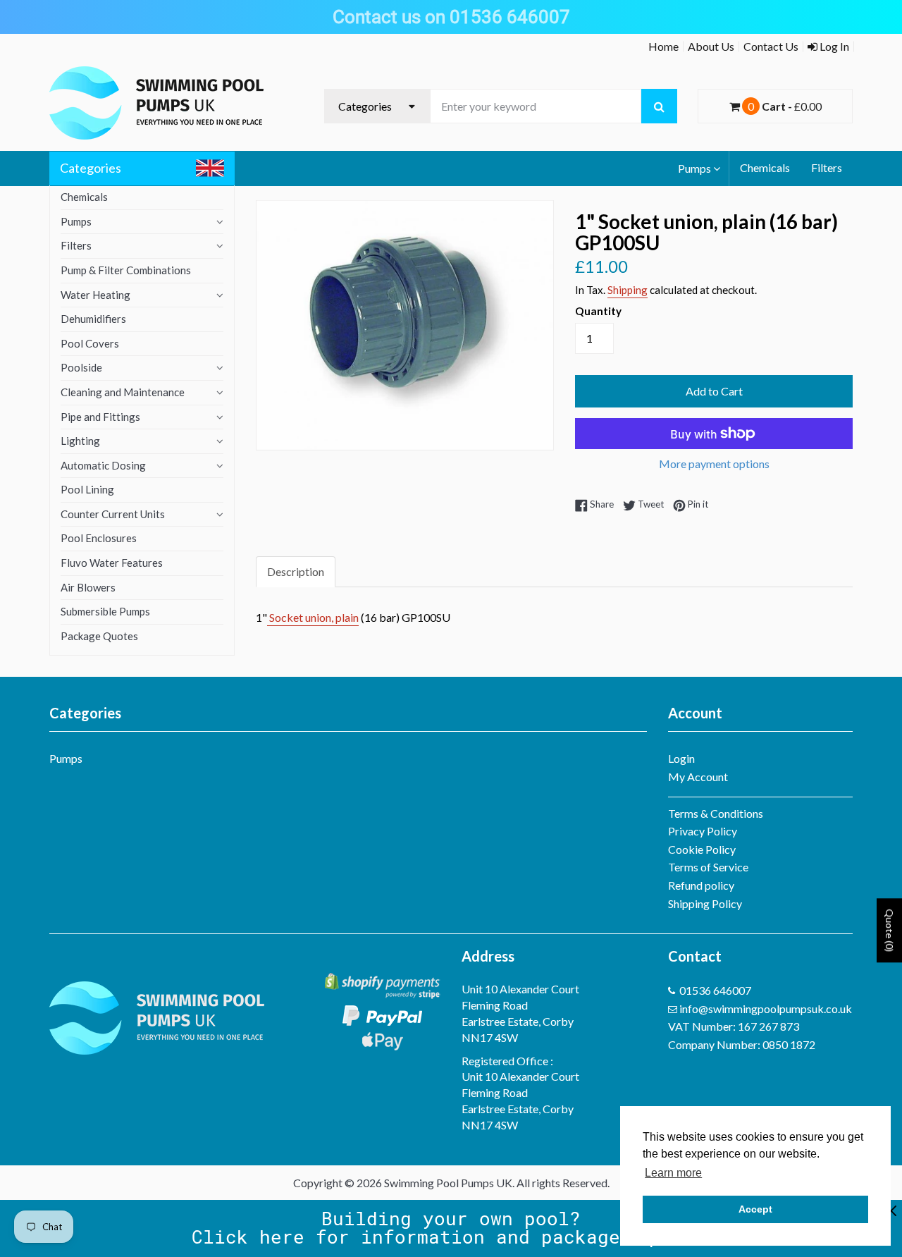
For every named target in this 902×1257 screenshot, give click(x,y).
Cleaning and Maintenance (123, 392)
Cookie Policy (702, 849)
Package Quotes (99, 636)
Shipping (627, 289)
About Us (711, 46)
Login (681, 758)
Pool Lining (87, 489)
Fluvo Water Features (112, 562)
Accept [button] (755, 1209)
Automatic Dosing (103, 465)
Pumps (694, 168)
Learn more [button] (673, 1173)
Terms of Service (708, 866)
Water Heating (95, 294)
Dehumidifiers (93, 318)
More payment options (714, 463)
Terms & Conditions (715, 813)
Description (295, 571)
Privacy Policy (702, 831)
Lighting (80, 440)
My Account (698, 776)
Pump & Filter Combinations (126, 270)
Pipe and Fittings (100, 416)
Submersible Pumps (105, 611)
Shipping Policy (705, 903)
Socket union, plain (313, 617)
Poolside (81, 367)
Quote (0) (890, 930)
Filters (826, 167)
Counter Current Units (113, 514)
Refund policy (701, 885)
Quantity (598, 311)
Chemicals (765, 167)
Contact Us (770, 46)
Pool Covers (90, 343)
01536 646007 (715, 990)
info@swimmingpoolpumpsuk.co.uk (765, 1008)
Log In (833, 46)
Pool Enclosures (99, 538)
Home (663, 46)
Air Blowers (88, 587)
